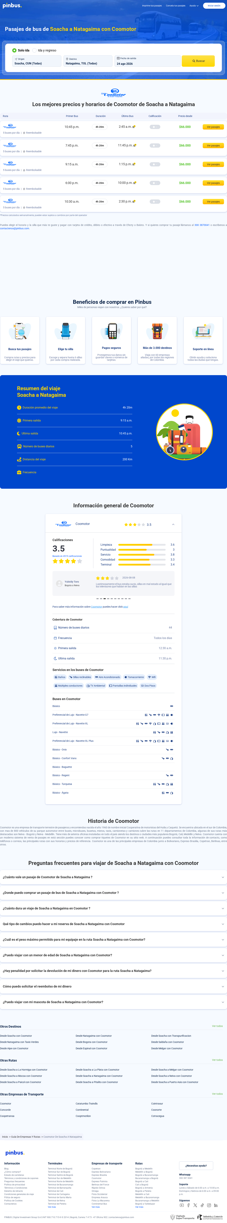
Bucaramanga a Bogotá (146, 1178)
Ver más (52, 1207)
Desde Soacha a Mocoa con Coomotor (21, 1075)
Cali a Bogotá (141, 1184)
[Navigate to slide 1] (97, 599)
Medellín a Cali (142, 1194)
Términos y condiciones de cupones (21, 1178)
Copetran (96, 1168)
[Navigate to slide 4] (108, 599)
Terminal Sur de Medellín (59, 1178)
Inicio (5, 1136)
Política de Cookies (13, 1200)
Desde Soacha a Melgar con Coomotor (172, 1069)
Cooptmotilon (83, 1116)
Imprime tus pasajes (152, 5)
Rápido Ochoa (98, 1188)
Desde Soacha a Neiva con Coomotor (171, 1075)
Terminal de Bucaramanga (60, 1184)
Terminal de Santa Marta (59, 1197)
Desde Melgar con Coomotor (166, 1048)
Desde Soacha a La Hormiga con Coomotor (23, 1069)
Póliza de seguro (12, 1197)
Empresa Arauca (100, 1197)
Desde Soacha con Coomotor (16, 1035)
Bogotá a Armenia (144, 1188)
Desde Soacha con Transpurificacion (171, 1035)
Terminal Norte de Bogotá (60, 1168)
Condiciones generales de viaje (19, 1194)
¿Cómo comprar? (12, 1172)
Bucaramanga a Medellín (147, 1200)
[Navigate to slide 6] (115, 599)
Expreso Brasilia (99, 1175)
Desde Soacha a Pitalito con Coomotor (97, 1082)
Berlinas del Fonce (100, 1184)
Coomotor (96, 606)
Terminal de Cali (55, 1191)
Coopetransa (7, 1116)
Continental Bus (99, 1204)
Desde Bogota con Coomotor (91, 1042)
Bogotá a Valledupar (145, 1204)
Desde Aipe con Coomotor (14, 1048)
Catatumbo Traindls (87, 1103)
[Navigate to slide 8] (122, 599)
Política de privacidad (14, 1184)
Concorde (5, 1109)
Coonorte (156, 1109)
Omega (95, 1191)
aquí (125, 606)
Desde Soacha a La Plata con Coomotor (97, 1069)
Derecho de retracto (13, 1191)
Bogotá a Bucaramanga (146, 1175)
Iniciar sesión (214, 5)
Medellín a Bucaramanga (147, 1197)
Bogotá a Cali (141, 1181)
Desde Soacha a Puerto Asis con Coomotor (174, 1082)
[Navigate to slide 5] (112, 599)
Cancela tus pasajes (175, 5)
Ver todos (217, 1026)
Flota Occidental (99, 1194)
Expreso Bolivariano (101, 1172)
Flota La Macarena (101, 1200)
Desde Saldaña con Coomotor (167, 1042)
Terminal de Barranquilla (59, 1188)
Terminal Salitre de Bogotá (60, 1175)
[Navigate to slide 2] (101, 599)
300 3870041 (202, 225)
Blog (6, 1168)
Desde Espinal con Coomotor (91, 1048)
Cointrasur (157, 1103)
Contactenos (10, 1204)
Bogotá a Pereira (143, 1191)
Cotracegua (157, 1116)
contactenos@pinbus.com (14, 228)
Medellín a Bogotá (144, 1172)
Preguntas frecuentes (14, 1181)
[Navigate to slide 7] (119, 599)
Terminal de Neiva (56, 1200)
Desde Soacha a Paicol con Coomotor (20, 1082)
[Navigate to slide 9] (126, 599)
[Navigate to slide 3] (104, 599)
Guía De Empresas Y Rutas (26, 1136)
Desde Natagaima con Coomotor (94, 1035)
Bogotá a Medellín (144, 1168)
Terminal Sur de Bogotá (59, 1172)
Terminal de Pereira (57, 1204)
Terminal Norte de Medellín (60, 1181)
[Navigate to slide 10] (129, 599)
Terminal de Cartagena (59, 1194)
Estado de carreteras (14, 1175)
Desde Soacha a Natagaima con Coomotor (99, 1075)
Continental (82, 1109)
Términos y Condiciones (15, 1188)
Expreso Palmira (99, 1181)
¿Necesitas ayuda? (196, 1165)
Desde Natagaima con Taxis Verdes (19, 1042)
